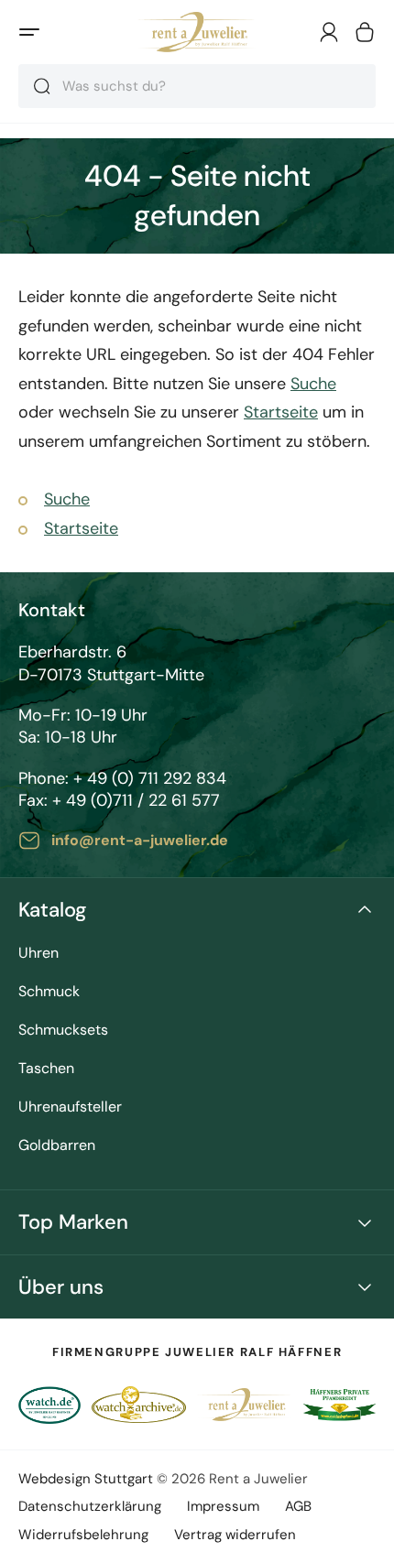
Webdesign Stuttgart (85, 1479)
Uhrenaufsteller (70, 1107)
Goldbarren (56, 1146)
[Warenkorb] (365, 32)
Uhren (38, 953)
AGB (298, 1506)
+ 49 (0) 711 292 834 (149, 778)
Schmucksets (63, 1030)
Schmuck (49, 992)
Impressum (223, 1506)
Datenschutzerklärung (89, 1506)
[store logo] (196, 32)
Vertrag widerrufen (235, 1534)
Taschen (46, 1069)
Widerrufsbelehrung (83, 1534)
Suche (313, 384)
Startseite (281, 412)
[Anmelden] (329, 32)
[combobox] (197, 86)
